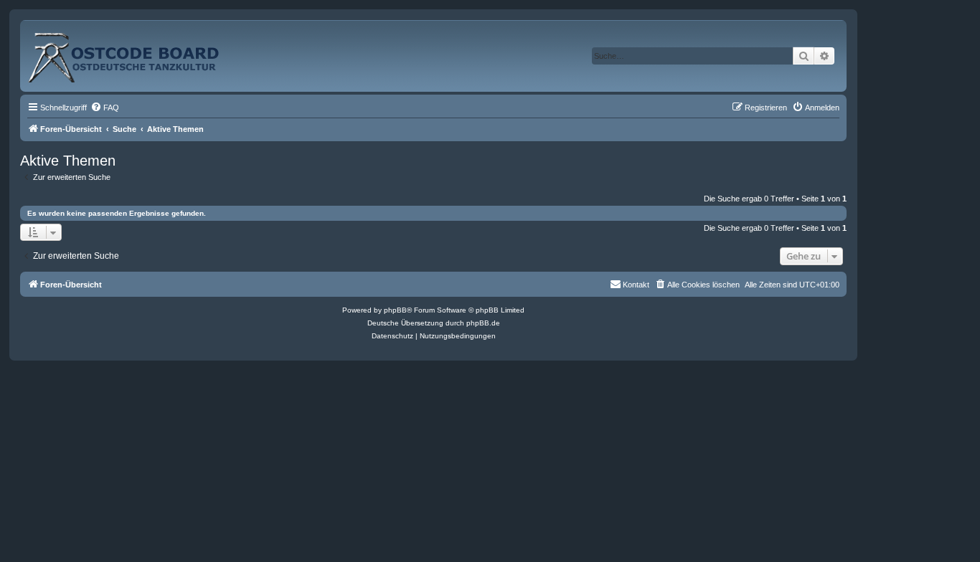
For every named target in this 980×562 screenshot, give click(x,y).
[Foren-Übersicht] (139, 52)
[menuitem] (104, 107)
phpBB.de (483, 323)
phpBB (395, 310)
